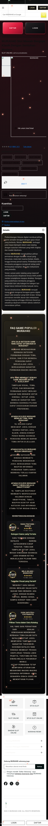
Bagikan (7, 225)
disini (23, 183)
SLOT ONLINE (13, 718)
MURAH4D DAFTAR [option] (10, 168)
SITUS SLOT (34, 706)
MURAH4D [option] (7, 157)
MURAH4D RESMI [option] (10, 174)
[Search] (43, 14)
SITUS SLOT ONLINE (34, 718)
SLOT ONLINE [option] (35, 157)
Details (6, 230)
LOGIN (35, 28)
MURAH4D (24, 541)
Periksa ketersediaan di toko (14, 221)
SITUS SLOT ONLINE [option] (11, 163)
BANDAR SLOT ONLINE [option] (32, 163)
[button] (12, 90)
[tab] (24, 230)
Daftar (43, 8)
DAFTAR (12, 28)
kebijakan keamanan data (24, 774)
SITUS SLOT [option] (20, 157)
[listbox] (24, 165)
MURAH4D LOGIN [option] (28, 168)
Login (32, 8)
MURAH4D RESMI (34, 732)
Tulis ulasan (27, 146)
